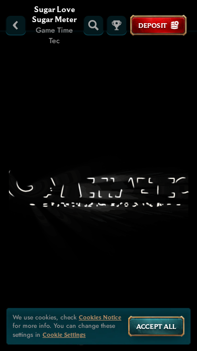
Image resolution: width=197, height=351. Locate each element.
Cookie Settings (64, 334)
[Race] (116, 25)
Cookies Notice (100, 317)
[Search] (93, 25)
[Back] (15, 25)
